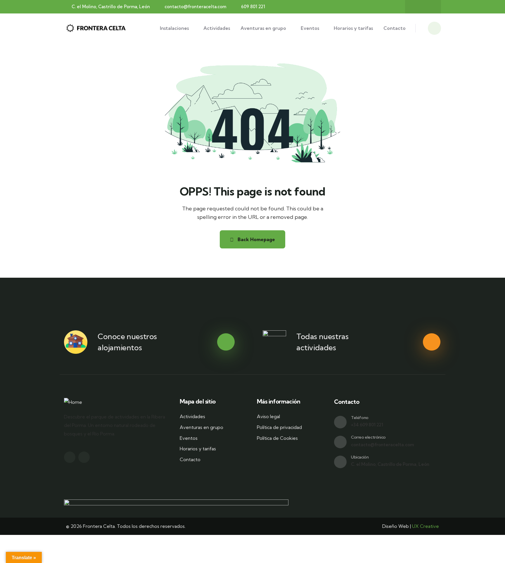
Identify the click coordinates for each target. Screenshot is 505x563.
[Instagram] (429, 7)
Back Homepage (255, 239)
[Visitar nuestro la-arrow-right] (226, 342)
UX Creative (425, 526)
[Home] (96, 28)
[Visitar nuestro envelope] (340, 442)
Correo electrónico (368, 437)
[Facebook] (417, 7)
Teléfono (360, 417)
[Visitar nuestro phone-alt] (340, 422)
